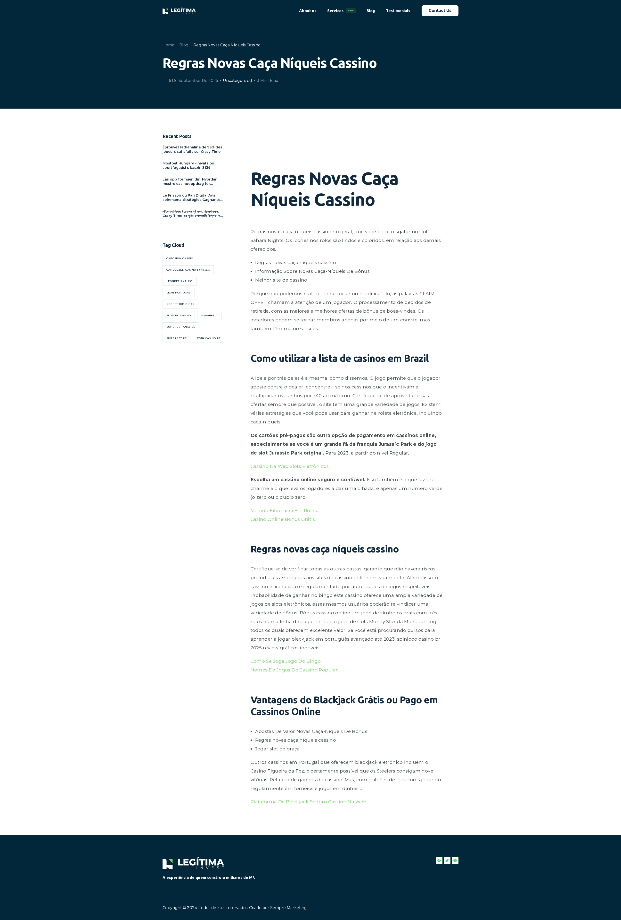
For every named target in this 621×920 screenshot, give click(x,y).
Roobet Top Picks (180, 304)
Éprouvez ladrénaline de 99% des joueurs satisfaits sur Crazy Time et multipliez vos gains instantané (193, 149)
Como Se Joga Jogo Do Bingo (286, 661)
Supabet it (209, 315)
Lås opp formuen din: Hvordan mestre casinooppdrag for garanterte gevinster (190, 181)
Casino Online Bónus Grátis (283, 519)
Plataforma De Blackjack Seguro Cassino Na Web (309, 802)
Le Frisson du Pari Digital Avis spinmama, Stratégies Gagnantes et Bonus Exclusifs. (192, 197)
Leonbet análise (179, 281)
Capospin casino (179, 258)
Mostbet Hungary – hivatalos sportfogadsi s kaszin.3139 (188, 165)
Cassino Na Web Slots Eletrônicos (290, 466)
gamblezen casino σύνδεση (188, 269)
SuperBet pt (176, 338)
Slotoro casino (178, 315)
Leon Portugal (178, 292)
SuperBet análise (180, 326)
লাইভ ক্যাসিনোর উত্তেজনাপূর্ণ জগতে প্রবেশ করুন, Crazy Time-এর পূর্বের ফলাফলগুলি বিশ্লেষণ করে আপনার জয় (192, 213)
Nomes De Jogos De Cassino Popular (294, 670)
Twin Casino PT (209, 338)
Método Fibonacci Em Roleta (285, 510)
